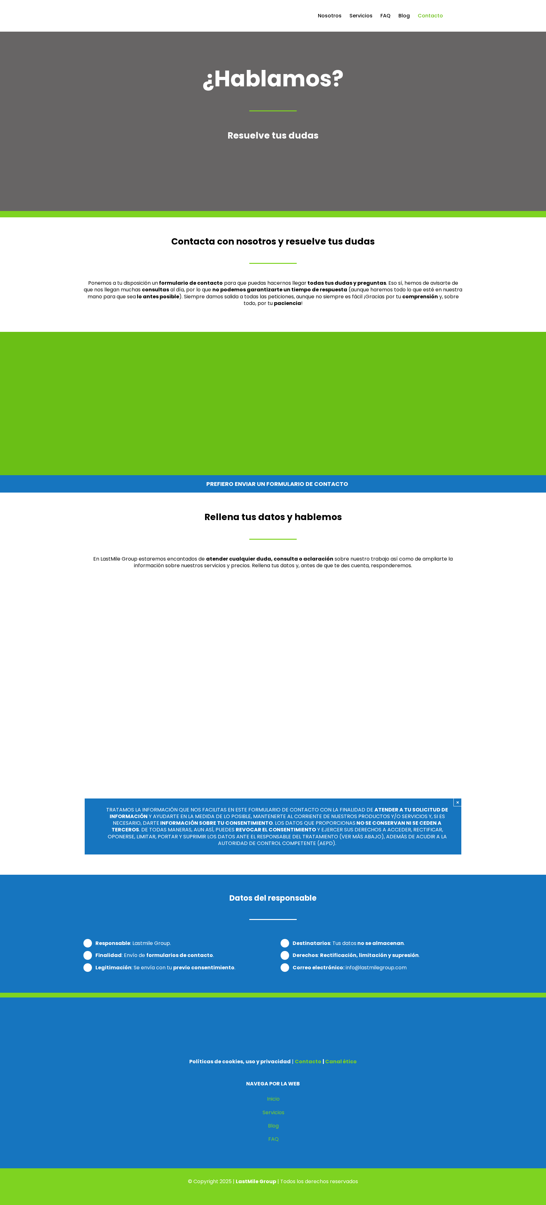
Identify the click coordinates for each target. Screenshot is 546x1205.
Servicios (273, 1112)
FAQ (273, 1139)
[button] (453, 16)
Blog (273, 1125)
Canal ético (341, 1061)
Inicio (273, 1099)
